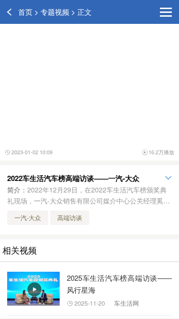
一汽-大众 (27, 217)
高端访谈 (69, 217)
